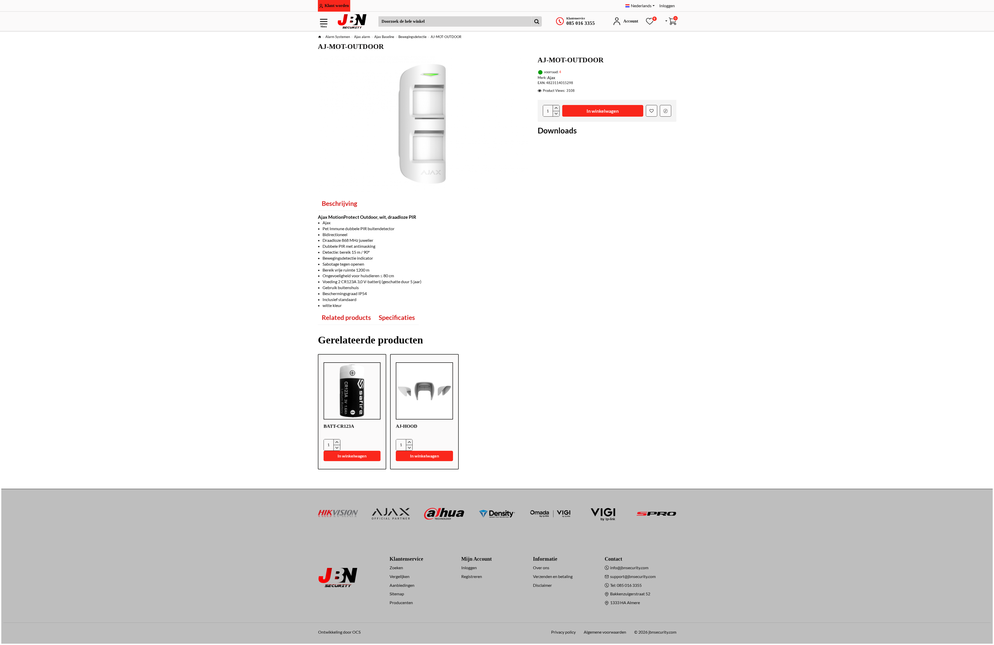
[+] (556, 108)
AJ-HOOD (406, 426)
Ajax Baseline (384, 37)
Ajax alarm (362, 37)
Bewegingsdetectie (412, 37)
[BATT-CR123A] (352, 390)
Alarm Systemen (337, 37)
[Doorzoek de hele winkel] (536, 21)
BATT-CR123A (339, 426)
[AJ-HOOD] (424, 390)
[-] (556, 114)
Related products (346, 317)
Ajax (551, 77)
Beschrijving (339, 203)
